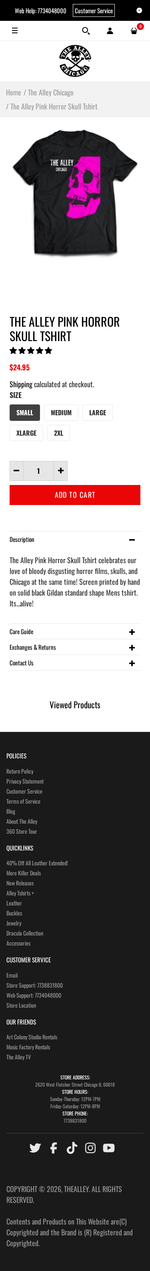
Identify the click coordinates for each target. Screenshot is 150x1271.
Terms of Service (23, 801)
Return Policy (19, 771)
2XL (58, 433)
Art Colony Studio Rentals (31, 1037)
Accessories (18, 943)
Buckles (14, 913)
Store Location (21, 1005)
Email (12, 975)
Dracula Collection (24, 933)
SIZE (16, 395)
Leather (14, 903)
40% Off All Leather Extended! (37, 863)
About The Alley (21, 821)
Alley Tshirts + (20, 893)
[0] (134, 31)
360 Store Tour (21, 831)
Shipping (21, 384)
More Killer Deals (23, 873)
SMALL (24, 412)
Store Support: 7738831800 (34, 985)
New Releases (20, 883)
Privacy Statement (25, 781)
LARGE (97, 412)
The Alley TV (18, 1057)
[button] (32, 350)
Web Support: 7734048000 (33, 995)
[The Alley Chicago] (75, 61)
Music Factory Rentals (28, 1047)
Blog (10, 811)
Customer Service (94, 10)
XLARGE (26, 433)
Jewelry (13, 923)
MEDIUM (61, 412)
